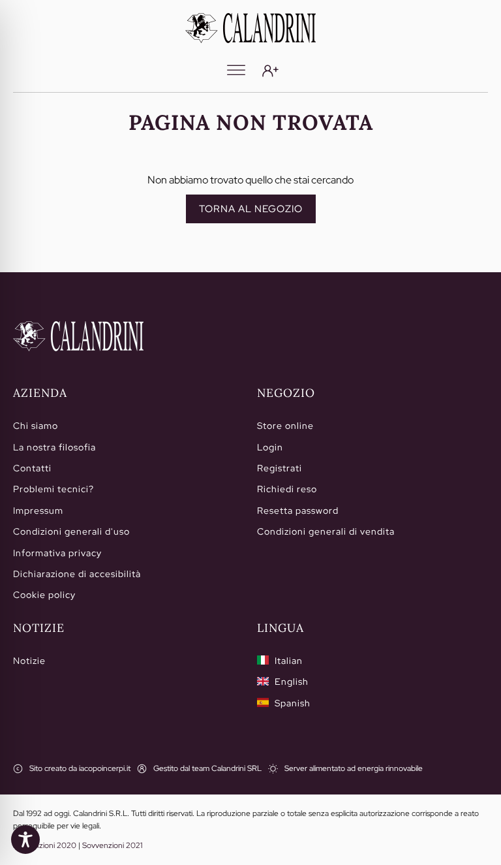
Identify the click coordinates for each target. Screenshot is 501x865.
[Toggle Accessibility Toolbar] (25, 839)
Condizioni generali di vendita (326, 531)
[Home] (78, 336)
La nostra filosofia (54, 447)
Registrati (279, 468)
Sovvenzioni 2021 (112, 845)
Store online (285, 426)
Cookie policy (44, 595)
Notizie (29, 661)
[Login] (270, 71)
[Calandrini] (250, 28)
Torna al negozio (251, 208)
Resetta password (298, 510)
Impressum (38, 510)
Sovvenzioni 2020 (44, 845)
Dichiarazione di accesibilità (77, 574)
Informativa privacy (57, 553)
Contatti (32, 468)
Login (270, 447)
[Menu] (236, 70)
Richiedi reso (287, 489)
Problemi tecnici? (53, 489)
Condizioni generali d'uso (71, 531)
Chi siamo (35, 426)
